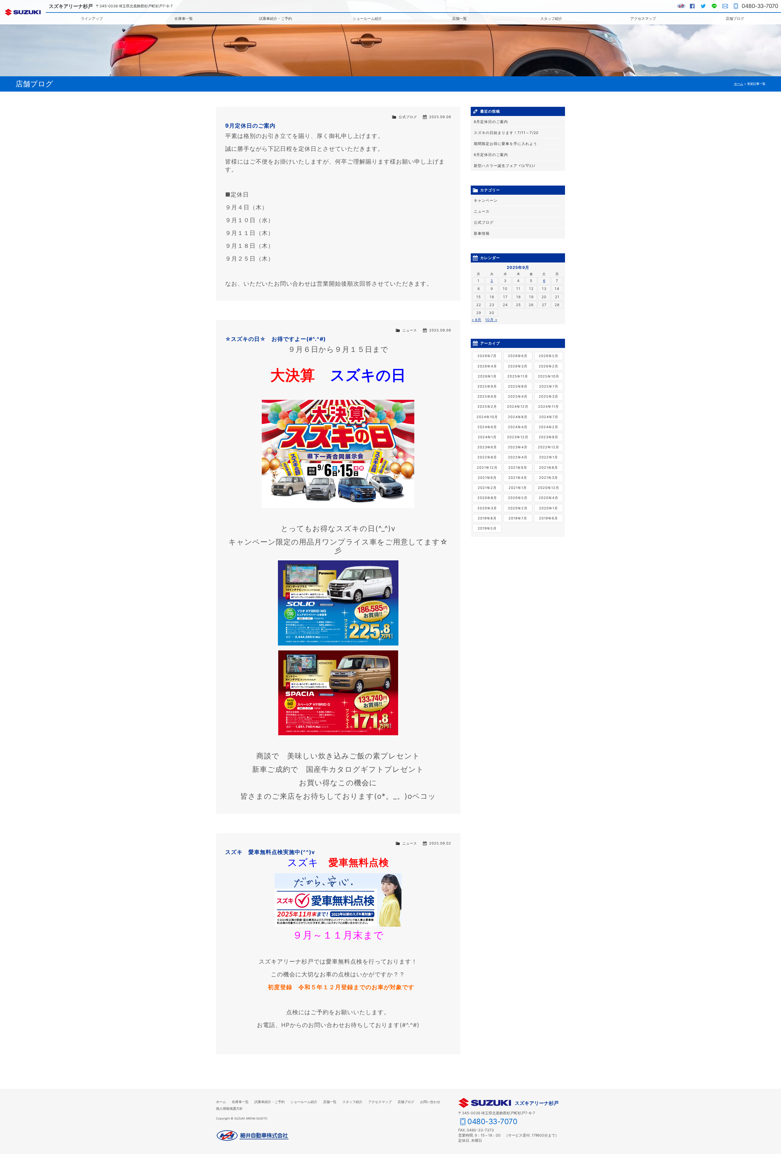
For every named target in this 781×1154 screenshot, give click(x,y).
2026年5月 (548, 356)
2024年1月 (487, 437)
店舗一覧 (459, 18)
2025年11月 (517, 376)
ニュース (409, 330)
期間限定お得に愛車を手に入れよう (505, 143)
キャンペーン (486, 200)
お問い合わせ (725, 6)
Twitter (703, 6)
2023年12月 (517, 437)
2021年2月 (487, 488)
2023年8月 (548, 437)
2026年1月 (487, 376)
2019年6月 (548, 518)
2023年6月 (487, 447)
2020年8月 (487, 498)
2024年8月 (517, 417)
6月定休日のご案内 (491, 154)
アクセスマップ (643, 18)
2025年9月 (487, 386)
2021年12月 (487, 467)
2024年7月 (548, 417)
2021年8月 (548, 467)
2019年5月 (487, 528)
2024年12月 (517, 406)
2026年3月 (517, 366)
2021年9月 (517, 467)
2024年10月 (487, 417)
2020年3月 (487, 508)
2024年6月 (487, 427)
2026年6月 (517, 356)
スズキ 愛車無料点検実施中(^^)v (270, 852)
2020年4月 (548, 498)
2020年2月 (517, 508)
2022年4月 (517, 457)
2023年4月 (517, 447)
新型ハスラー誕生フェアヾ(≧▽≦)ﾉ (504, 165)
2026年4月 (487, 366)
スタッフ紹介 (551, 18)
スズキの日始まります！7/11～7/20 (506, 132)
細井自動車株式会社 (252, 1136)
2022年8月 (487, 457)
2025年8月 (517, 386)
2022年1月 (548, 457)
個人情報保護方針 (229, 1108)
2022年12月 (548, 447)
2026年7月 (487, 356)
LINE (714, 6)
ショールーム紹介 (367, 18)
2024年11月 (548, 406)
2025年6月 (487, 396)
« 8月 (476, 319)
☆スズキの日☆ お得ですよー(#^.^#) (275, 339)
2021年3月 (548, 478)
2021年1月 (518, 488)
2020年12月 (548, 488)
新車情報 (482, 233)
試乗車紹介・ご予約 (275, 18)
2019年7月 (518, 518)
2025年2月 (487, 406)
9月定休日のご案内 (250, 125)
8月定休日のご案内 (491, 121)
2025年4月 (517, 396)
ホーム (738, 83)
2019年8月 (487, 518)
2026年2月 (548, 366)
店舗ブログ (735, 18)
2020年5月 (517, 498)
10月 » (491, 319)
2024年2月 (548, 427)
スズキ (23, 12)
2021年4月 (517, 478)
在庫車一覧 (184, 18)
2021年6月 (487, 478)
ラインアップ (92, 18)
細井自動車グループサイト (681, 6)
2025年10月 (548, 376)
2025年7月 (548, 386)
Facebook (692, 6)
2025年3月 (548, 396)
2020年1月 (548, 508)
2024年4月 (517, 427)
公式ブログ (408, 117)
